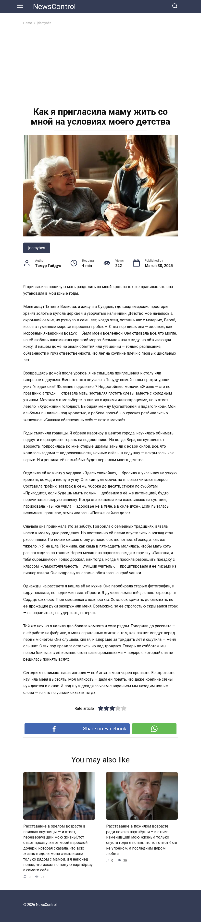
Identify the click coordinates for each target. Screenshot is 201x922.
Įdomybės (36, 247)
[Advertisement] (100, 65)
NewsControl (54, 6)
